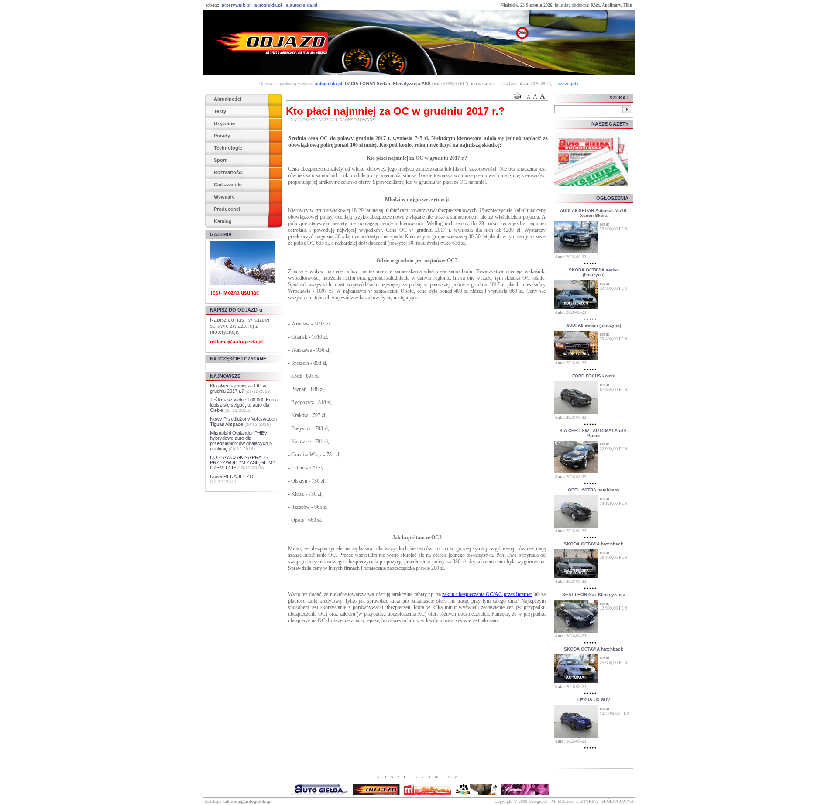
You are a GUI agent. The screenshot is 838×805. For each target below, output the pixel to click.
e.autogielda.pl (301, 5)
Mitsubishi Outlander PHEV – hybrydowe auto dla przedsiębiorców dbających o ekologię (241, 440)
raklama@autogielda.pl (247, 801)
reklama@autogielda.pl (236, 341)
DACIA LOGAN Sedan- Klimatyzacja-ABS (388, 83)
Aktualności (227, 99)
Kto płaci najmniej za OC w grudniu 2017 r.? (238, 388)
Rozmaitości (228, 172)
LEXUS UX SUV (593, 699)
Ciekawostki (228, 184)
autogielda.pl (268, 5)
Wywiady (224, 196)
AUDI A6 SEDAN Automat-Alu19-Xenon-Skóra (594, 213)
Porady (222, 135)
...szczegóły (566, 83)
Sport (220, 160)
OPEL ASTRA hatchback (594, 489)
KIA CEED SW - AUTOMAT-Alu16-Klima (594, 433)
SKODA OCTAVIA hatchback (593, 543)
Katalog (223, 221)
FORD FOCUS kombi (593, 375)
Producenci (227, 209)
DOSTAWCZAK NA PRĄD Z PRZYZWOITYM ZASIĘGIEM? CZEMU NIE (242, 462)
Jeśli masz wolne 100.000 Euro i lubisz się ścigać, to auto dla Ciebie (244, 405)
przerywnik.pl (236, 5)
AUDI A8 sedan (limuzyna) (593, 325)
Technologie (228, 148)
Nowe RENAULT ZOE (233, 476)
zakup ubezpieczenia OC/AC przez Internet (487, 594)
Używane (224, 123)
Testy (220, 111)
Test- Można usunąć (234, 293)
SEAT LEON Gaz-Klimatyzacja (593, 594)
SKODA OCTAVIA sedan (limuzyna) (594, 272)
